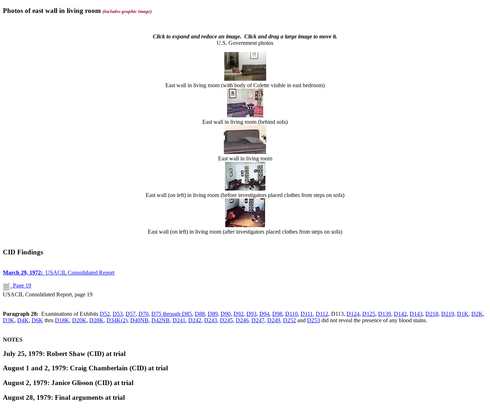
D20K (79, 320)
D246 (242, 320)
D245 (226, 320)
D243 (210, 320)
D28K (96, 320)
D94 (264, 314)
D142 (400, 314)
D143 (416, 314)
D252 (289, 320)
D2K (477, 314)
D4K (23, 320)
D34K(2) (117, 320)
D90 (226, 314)
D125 (368, 314)
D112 (322, 314)
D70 (143, 314)
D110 (291, 314)
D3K (8, 320)
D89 (213, 314)
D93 (251, 314)
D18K (62, 320)
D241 (179, 320)
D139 (384, 314)
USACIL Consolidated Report (58, 272)
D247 (257, 320)
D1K (462, 314)
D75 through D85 (171, 314)
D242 (194, 320)
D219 (447, 314)
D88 (200, 314)
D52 (105, 314)
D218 (431, 314)
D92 (239, 314)
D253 (313, 320)
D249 (273, 320)
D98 (277, 314)
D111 (307, 314)
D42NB (160, 320)
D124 (353, 314)
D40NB (139, 320)
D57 (131, 314)
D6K (37, 320)
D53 (118, 314)
